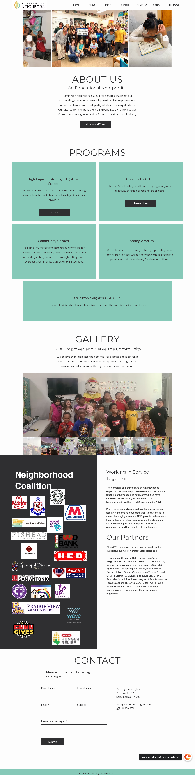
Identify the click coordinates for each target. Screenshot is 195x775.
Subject (81, 705)
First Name (47, 688)
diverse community (75, 109)
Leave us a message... (53, 721)
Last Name (83, 688)
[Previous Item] (29, 38)
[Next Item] (166, 38)
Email (44, 705)
